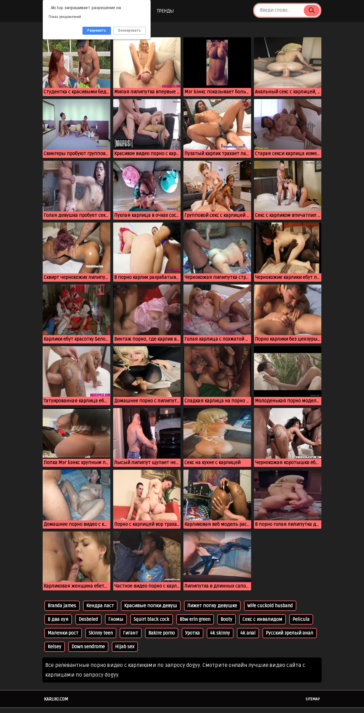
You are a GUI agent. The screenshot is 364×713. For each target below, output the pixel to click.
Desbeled (88, 619)
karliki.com (56, 699)
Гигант (130, 633)
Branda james (62, 606)
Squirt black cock (151, 619)
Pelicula (301, 619)
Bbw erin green (195, 619)
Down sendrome (88, 647)
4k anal (248, 633)
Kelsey (54, 647)
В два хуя (58, 619)
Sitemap (313, 699)
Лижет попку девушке (212, 606)
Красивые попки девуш (150, 606)
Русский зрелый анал (289, 633)
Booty (226, 619)
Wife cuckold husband (270, 606)
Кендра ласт (100, 606)
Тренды (165, 11)
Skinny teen (101, 633)
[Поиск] (312, 10)
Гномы (115, 619)
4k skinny (220, 633)
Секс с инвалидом (262, 619)
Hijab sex (125, 647)
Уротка (192, 633)
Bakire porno (161, 633)
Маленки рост (63, 633)
